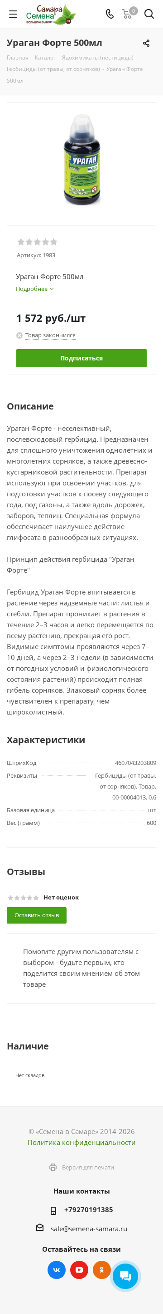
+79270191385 (88, 1209)
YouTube (79, 1270)
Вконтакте (57, 1270)
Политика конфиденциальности (82, 1142)
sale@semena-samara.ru (89, 1228)
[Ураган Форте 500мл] (81, 159)
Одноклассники (102, 1270)
